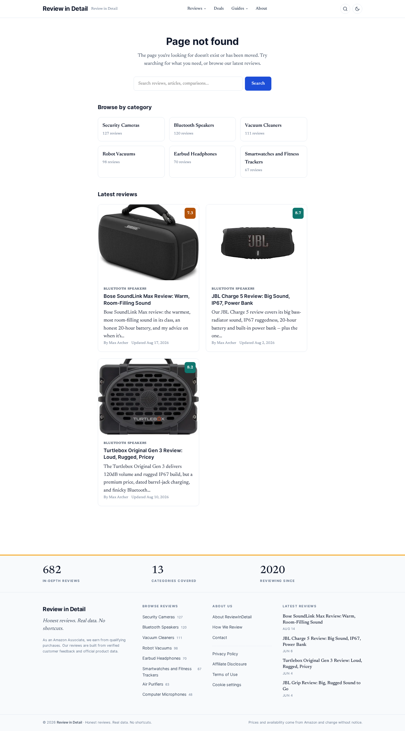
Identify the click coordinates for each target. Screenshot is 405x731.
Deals (219, 9)
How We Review (227, 627)
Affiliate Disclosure (229, 664)
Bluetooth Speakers (164, 627)
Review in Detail (65, 8)
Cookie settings (226, 684)
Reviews (194, 9)
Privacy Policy (225, 653)
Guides (237, 9)
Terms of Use (224, 674)
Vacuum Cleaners (162, 637)
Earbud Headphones (164, 658)
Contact (219, 637)
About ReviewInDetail (232, 616)
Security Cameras (162, 616)
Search (258, 83)
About (261, 9)
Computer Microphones (167, 694)
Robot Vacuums (160, 648)
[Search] (345, 9)
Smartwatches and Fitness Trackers (171, 671)
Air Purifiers (155, 684)
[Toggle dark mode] (357, 9)
